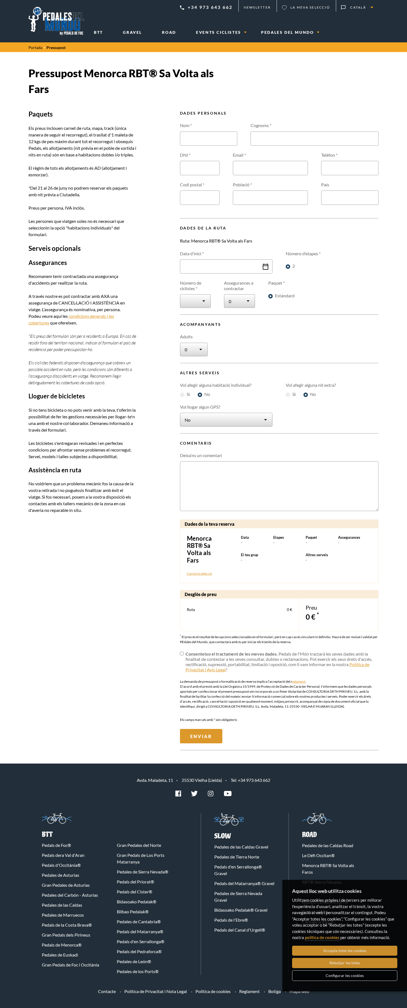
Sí (189, 394)
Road (309, 835)
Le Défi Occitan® (318, 855)
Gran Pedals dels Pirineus (66, 934)
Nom (186, 125)
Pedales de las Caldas (62, 905)
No (207, 394)
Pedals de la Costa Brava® (67, 924)
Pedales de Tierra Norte (236, 856)
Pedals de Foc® (56, 845)
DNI (185, 155)
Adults (186, 336)
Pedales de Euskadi (60, 954)
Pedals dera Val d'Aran (63, 855)
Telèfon (329, 155)
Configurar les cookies (345, 975)
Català (358, 7)
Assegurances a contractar (238, 285)
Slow (222, 836)
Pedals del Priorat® (135, 881)
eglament (298, 681)
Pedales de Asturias (60, 875)
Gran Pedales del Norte (139, 845)
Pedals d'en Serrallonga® (140, 941)
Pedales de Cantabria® (139, 921)
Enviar (201, 736)
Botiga (274, 991)
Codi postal (192, 184)
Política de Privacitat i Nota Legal (155, 991)
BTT (47, 834)
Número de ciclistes (190, 285)
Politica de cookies (213, 991)
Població (242, 184)
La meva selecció (310, 7)
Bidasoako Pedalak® (136, 901)
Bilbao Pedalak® (133, 911)
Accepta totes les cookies (344, 950)
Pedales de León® (134, 961)
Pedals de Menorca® (62, 944)
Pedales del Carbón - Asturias (70, 895)
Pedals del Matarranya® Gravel (244, 883)
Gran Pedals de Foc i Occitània (70, 964)
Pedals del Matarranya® (140, 931)
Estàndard (285, 295)
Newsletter (257, 7)
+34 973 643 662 (210, 7)
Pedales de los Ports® (138, 971)
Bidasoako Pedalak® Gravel (240, 909)
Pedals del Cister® (134, 891)
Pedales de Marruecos (63, 914)
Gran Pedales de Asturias (66, 885)
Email (239, 155)
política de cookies (322, 937)
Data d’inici (192, 253)
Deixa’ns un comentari (201, 455)
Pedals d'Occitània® (61, 865)
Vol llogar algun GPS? (200, 406)
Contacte (107, 991)
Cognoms (261, 125)
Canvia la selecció (199, 573)
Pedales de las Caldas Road (327, 845)
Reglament (249, 991)
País (325, 184)
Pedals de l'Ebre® (231, 919)
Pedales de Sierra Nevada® (142, 871)
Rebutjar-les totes (344, 962)
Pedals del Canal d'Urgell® (239, 929)
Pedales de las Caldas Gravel (241, 846)
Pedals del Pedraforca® (139, 951)
